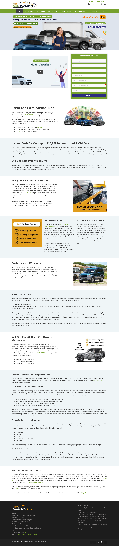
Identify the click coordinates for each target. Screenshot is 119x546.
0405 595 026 (96, 4)
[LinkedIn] (98, 542)
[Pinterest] (101, 542)
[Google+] (105, 542)
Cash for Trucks (66, 11)
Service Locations (80, 11)
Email (19, 132)
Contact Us (94, 11)
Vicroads (17, 489)
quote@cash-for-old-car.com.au (26, 534)
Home (19, 11)
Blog (104, 11)
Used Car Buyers (53, 11)
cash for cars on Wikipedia (35, 482)
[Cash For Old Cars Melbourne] (25, 5)
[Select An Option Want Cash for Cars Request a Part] (89, 60)
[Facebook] (91, 542)
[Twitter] (94, 542)
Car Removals (29, 11)
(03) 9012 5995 (29, 115)
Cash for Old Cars (28, 541)
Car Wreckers (41, 11)
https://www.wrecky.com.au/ (90, 493)
